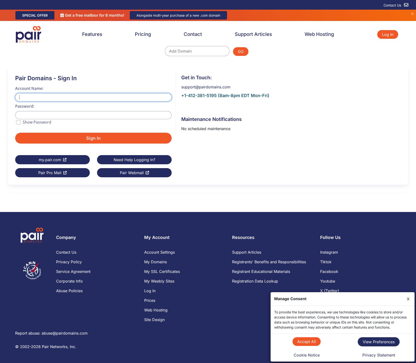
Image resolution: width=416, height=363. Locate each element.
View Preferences (379, 341)
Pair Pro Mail (49, 172)
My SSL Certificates (162, 271)
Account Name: (29, 88)
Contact (193, 34)
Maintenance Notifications (211, 119)
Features (92, 34)
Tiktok (326, 261)
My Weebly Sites (159, 281)
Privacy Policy (69, 261)
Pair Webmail (132, 172)
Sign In (93, 138)
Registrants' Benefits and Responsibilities (269, 261)
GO (241, 51)
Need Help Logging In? (134, 159)
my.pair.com (50, 159)
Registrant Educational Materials (261, 271)
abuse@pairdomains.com (65, 333)
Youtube (327, 281)
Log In (387, 34)
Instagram (329, 252)
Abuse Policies (69, 290)
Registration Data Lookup (255, 281)
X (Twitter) (329, 290)
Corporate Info (69, 281)
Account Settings (159, 252)
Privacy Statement (378, 355)
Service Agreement (73, 271)
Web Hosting (319, 34)
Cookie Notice (307, 355)
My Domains (155, 261)
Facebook (329, 271)
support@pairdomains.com (205, 87)
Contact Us (393, 5)
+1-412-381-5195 (199, 95)
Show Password (37, 122)
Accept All (306, 341)
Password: (24, 106)
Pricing (143, 34)
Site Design (154, 319)
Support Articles (253, 34)
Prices (149, 300)
